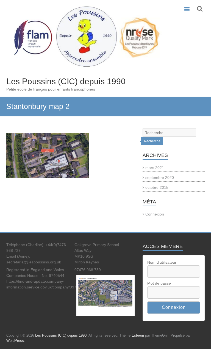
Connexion (154, 214)
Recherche (152, 141)
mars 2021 (154, 167)
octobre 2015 (156, 187)
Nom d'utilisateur (161, 262)
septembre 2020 (159, 177)
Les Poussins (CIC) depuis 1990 (66, 81)
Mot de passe (159, 283)
